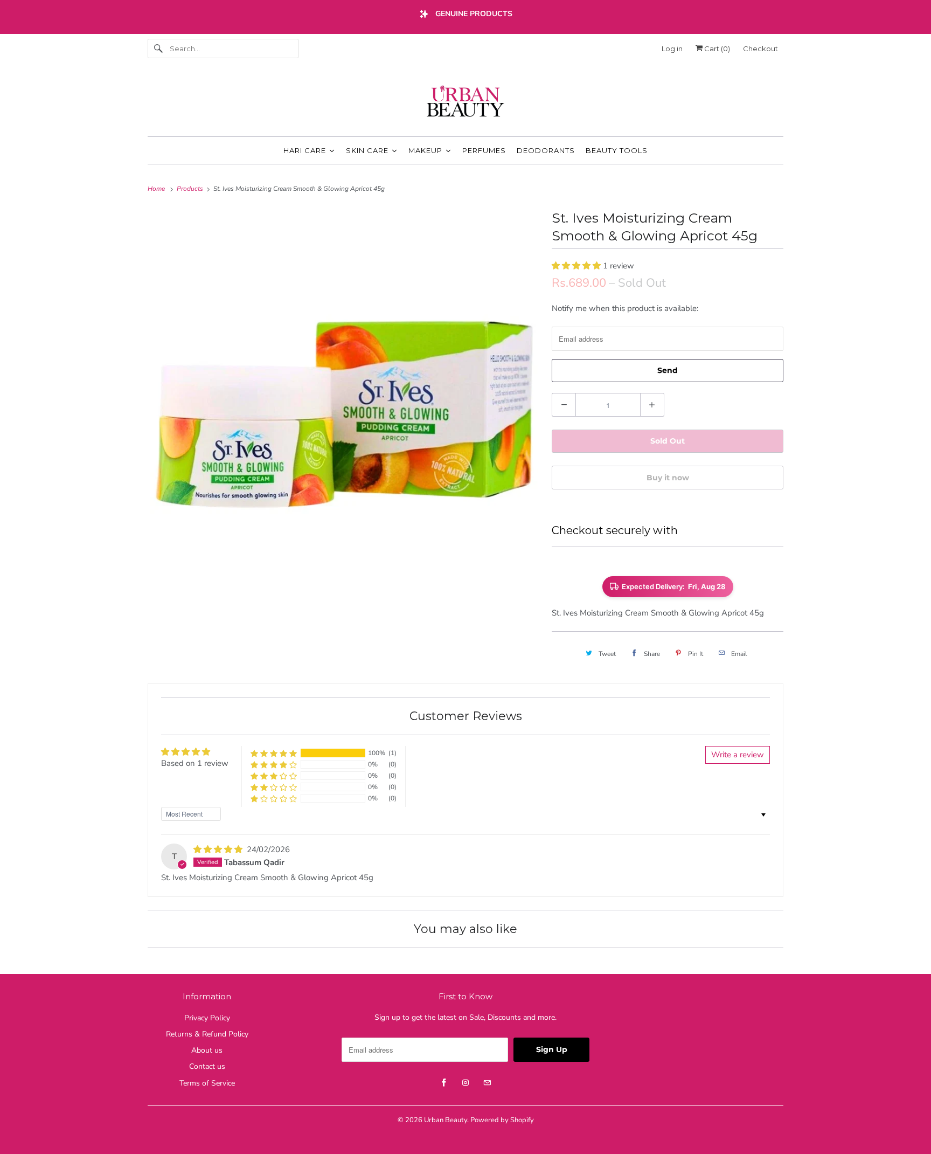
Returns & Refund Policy (207, 1034)
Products (191, 188)
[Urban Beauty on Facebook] (444, 1083)
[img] (219, 849)
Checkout (760, 48)
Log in (672, 48)
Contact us (207, 1066)
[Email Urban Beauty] (487, 1083)
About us (207, 1050)
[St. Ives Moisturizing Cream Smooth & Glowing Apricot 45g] (344, 403)
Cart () (716, 48)
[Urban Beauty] (465, 102)
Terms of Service (207, 1083)
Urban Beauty (445, 1120)
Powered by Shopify (502, 1120)
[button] (577, 265)
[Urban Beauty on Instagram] (465, 1083)
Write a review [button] (737, 754)
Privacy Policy (207, 1018)
